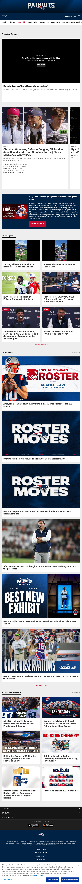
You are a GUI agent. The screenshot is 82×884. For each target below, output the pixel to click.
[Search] (75, 16)
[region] (41, 873)
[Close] (78, 865)
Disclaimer (41, 859)
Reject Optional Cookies (70, 879)
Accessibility (41, 856)
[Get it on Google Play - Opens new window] (48, 826)
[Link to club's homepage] (4, 15)
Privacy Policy (41, 849)
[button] (41, 65)
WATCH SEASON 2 (37, 224)
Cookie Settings (7, 879)
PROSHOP (69, 16)
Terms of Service (41, 852)
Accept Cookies (52, 879)
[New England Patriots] (41, 835)
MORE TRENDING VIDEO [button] (41, 345)
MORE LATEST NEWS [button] (41, 685)
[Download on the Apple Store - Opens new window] (33, 825)
